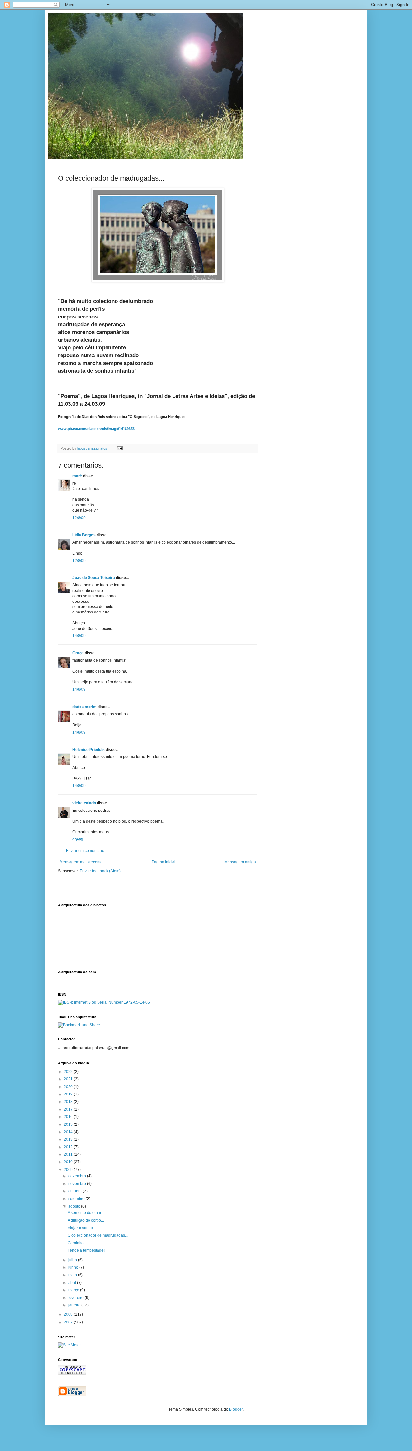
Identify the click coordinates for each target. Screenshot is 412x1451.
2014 (69, 1132)
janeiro (74, 1305)
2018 (69, 1101)
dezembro (77, 1176)
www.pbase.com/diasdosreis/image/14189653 (96, 429)
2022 (69, 1071)
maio (73, 1275)
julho (73, 1260)
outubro (75, 1191)
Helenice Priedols (88, 749)
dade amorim (84, 707)
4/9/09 (77, 839)
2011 (69, 1154)
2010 (69, 1162)
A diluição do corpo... (86, 1220)
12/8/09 (79, 518)
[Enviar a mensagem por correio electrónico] (119, 448)
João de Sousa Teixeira (93, 577)
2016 (69, 1116)
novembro (77, 1183)
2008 (69, 1314)
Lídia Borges (84, 535)
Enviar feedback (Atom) (100, 871)
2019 (69, 1094)
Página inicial (163, 862)
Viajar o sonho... (82, 1228)
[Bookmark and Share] (79, 1025)
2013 (69, 1139)
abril (72, 1282)
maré (77, 476)
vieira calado (84, 803)
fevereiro (76, 1297)
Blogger (236, 1409)
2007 (69, 1322)
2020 (69, 1087)
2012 (69, 1147)
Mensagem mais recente (81, 862)
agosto (74, 1206)
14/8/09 (79, 635)
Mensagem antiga (240, 862)
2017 (69, 1109)
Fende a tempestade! (86, 1250)
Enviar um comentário (85, 851)
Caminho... (77, 1243)
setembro (77, 1198)
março (74, 1290)
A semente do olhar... (86, 1212)
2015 (69, 1124)
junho (73, 1267)
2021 (69, 1079)
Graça (78, 653)
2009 (69, 1169)
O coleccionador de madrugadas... (98, 1235)
